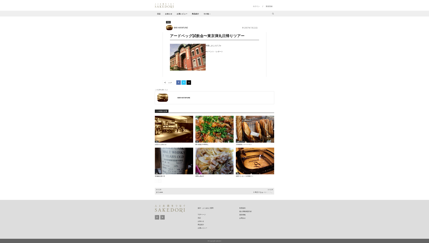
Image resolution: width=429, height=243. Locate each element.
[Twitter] (183, 82)
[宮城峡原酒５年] (174, 161)
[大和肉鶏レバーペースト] (255, 129)
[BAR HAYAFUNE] (170, 27)
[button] (273, 13)
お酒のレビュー (240, 141)
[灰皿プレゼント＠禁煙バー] (255, 161)
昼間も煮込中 (199, 176)
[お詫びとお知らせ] (174, 129)
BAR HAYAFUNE (181, 27)
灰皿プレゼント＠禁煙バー (244, 176)
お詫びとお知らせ (160, 144)
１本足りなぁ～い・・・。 (263, 192)
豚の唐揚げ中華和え (201, 144)
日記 (168, 22)
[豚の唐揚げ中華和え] (214, 129)
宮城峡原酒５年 (160, 176)
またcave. (159, 192)
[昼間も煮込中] (214, 161)
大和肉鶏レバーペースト (244, 144)
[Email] (189, 82)
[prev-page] (156, 181)
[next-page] (159, 181)
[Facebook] (178, 82)
